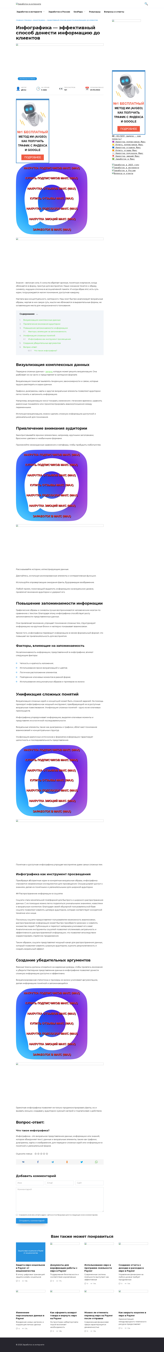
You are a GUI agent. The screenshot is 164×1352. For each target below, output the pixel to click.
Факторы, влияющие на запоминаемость (47, 332)
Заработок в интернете (29, 12)
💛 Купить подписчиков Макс (127, 145)
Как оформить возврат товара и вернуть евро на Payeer (63, 1315)
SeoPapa (78, 12)
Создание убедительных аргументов (42, 343)
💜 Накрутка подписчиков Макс (129, 142)
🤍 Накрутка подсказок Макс (127, 153)
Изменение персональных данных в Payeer (30, 1315)
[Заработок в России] (124, 170)
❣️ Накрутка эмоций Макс (126, 156)
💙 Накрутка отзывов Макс (126, 147)
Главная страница (24, 20)
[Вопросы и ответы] (122, 173)
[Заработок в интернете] (125, 168)
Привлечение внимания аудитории (41, 324)
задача (49, 371)
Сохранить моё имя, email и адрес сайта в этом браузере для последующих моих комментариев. (58, 1215)
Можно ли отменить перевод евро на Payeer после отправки (98, 1315)
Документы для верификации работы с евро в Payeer (63, 1268)
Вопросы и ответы (114, 12)
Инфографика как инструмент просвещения (49, 339)
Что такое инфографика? (45, 351)
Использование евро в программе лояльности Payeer (98, 1268)
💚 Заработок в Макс (123, 159)
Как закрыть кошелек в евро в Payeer (132, 1314)
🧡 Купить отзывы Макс (124, 150)
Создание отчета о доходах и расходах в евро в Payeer (131, 1268)
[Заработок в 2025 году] (125, 165)
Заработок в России (59, 12)
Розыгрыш (94, 12)
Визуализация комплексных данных (42, 320)
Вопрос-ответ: (30, 347)
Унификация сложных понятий (39, 335)
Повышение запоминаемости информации (45, 328)
